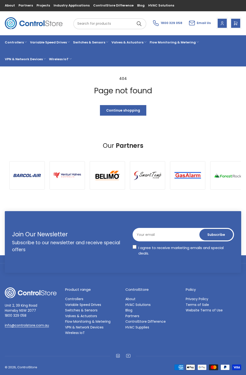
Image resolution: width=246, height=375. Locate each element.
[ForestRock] (149, 175)
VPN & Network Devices (24, 59)
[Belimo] (29, 175)
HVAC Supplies (137, 327)
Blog (141, 5)
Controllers (14, 42)
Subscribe (216, 234)
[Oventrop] (229, 175)
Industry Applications (72, 5)
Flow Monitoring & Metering (173, 42)
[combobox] (109, 23)
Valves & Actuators (127, 42)
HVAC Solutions (161, 5)
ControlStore (27, 367)
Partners (25, 5)
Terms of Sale (197, 304)
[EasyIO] (189, 175)
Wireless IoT (59, 59)
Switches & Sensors (89, 42)
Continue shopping (123, 110)
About (10, 5)
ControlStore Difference (113, 5)
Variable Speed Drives (48, 42)
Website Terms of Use (204, 310)
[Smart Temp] (69, 175)
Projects (43, 5)
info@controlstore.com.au (27, 325)
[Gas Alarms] (109, 175)
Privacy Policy (197, 299)
